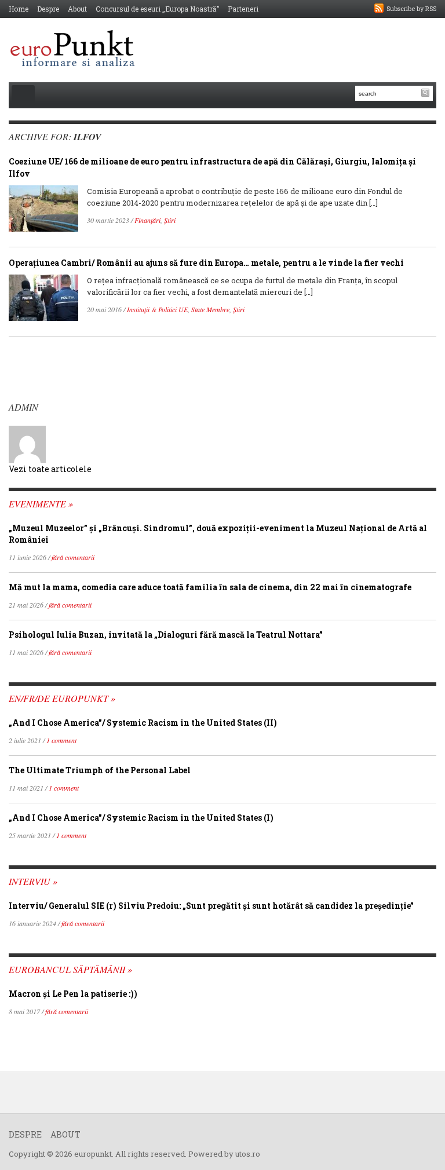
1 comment (61, 740)
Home (18, 8)
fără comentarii (73, 557)
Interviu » (33, 881)
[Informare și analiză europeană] (76, 49)
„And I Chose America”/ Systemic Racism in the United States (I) (141, 817)
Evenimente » (41, 504)
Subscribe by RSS (411, 8)
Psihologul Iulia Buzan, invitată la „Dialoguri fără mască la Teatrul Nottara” (166, 634)
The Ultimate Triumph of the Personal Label (100, 770)
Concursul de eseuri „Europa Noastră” (157, 8)
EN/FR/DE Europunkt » (62, 698)
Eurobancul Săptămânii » (70, 969)
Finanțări (147, 220)
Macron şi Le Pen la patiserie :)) (73, 993)
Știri (170, 220)
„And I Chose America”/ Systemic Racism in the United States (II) (143, 722)
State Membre (210, 309)
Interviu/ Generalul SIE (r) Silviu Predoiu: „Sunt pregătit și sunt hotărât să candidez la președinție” (211, 905)
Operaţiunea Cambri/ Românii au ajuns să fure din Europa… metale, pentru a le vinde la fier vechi (206, 262)
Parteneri (243, 8)
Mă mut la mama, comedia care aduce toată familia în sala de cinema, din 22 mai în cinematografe (210, 587)
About (77, 8)
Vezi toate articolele (50, 468)
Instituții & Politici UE (157, 309)
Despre (48, 8)
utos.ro (247, 1154)
